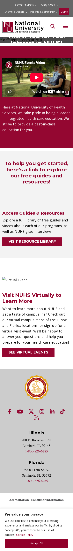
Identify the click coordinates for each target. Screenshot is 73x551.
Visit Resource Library (32, 241)
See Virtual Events (28, 352)
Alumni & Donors (14, 11)
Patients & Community (42, 11)
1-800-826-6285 (36, 451)
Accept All (36, 543)
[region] (36, 529)
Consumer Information (47, 500)
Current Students (24, 5)
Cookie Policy (24, 535)
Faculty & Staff (47, 5)
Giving (64, 11)
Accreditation (19, 500)
